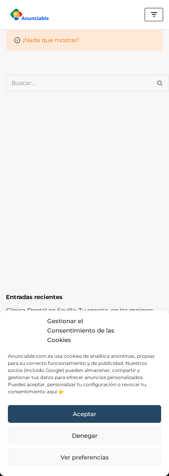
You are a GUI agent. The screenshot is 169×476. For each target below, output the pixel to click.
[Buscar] (160, 82)
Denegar (84, 435)
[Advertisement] (84, 192)
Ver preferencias (85, 457)
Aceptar (84, 414)
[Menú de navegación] (154, 14)
